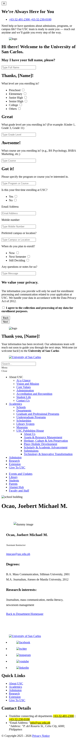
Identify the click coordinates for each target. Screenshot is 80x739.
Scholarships (23, 420)
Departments (23, 410)
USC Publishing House (30, 430)
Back (6, 317)
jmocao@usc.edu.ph (18, 554)
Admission (15, 457)
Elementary (16, 93)
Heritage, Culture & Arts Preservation (46, 440)
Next (5, 321)
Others (13, 108)
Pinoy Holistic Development (40, 444)
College (14, 105)
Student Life (23, 397)
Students (14, 480)
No (11, 200)
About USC (16, 683)
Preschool (15, 90)
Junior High (16, 97)
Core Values (23, 387)
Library (13, 477)
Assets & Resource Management (43, 437)
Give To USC (17, 467)
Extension (15, 464)
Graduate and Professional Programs (37, 413)
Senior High (16, 101)
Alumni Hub (16, 487)
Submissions (31, 450)
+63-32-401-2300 (20, 19)
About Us (29, 434)
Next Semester (17, 256)
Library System (25, 424)
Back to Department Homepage (24, 613)
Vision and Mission (27, 383)
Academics (15, 403)
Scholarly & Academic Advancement (45, 447)
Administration (25, 390)
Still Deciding (17, 260)
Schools (21, 407)
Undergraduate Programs (31, 417)
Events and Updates (20, 473)
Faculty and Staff (19, 490)
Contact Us (23, 400)
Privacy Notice (41, 735)
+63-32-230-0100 (41, 19)
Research (14, 460)
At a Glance (23, 380)
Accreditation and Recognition (34, 393)
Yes (11, 196)
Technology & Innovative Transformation (48, 454)
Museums (22, 427)
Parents (13, 483)
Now (12, 253)
